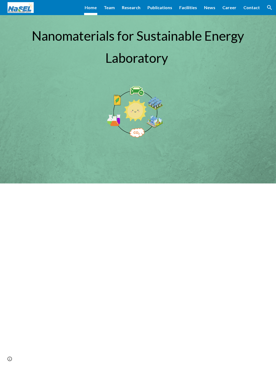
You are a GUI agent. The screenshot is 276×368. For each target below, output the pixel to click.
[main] (138, 44)
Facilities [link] (188, 7)
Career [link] (229, 7)
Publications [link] (159, 7)
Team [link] (109, 7)
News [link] (209, 7)
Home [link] (91, 7)
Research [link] (131, 7)
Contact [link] (251, 7)
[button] (269, 7)
